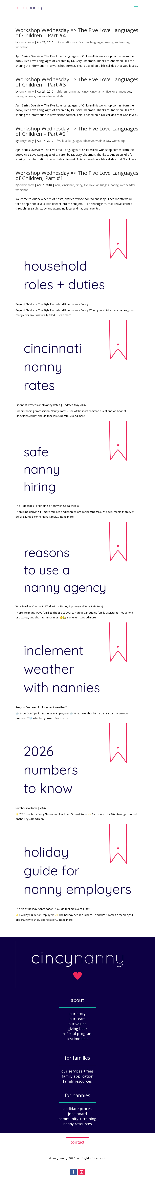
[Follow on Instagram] (81, 1172)
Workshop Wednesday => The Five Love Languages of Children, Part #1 (77, 175)
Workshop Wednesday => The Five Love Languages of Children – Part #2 (77, 131)
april (58, 185)
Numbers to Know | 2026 (31, 808)
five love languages (91, 42)
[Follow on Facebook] (73, 1172)
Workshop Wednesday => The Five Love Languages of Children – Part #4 (77, 32)
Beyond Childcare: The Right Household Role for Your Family (52, 304)
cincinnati (63, 42)
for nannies (77, 1095)
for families (77, 1057)
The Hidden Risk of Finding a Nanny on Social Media (47, 506)
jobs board (77, 1113)
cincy (73, 42)
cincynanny (26, 42)
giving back (77, 1028)
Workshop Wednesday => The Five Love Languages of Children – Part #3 (77, 82)
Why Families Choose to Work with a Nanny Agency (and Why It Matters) (59, 606)
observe (88, 141)
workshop (22, 47)
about (77, 1000)
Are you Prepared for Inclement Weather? (41, 707)
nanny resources (77, 1123)
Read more (64, 315)
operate (30, 96)
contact (77, 1142)
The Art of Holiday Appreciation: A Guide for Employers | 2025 (53, 909)
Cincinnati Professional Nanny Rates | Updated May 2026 (51, 405)
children (62, 91)
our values (77, 1023)
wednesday (122, 42)
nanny (109, 42)
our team (77, 1018)
